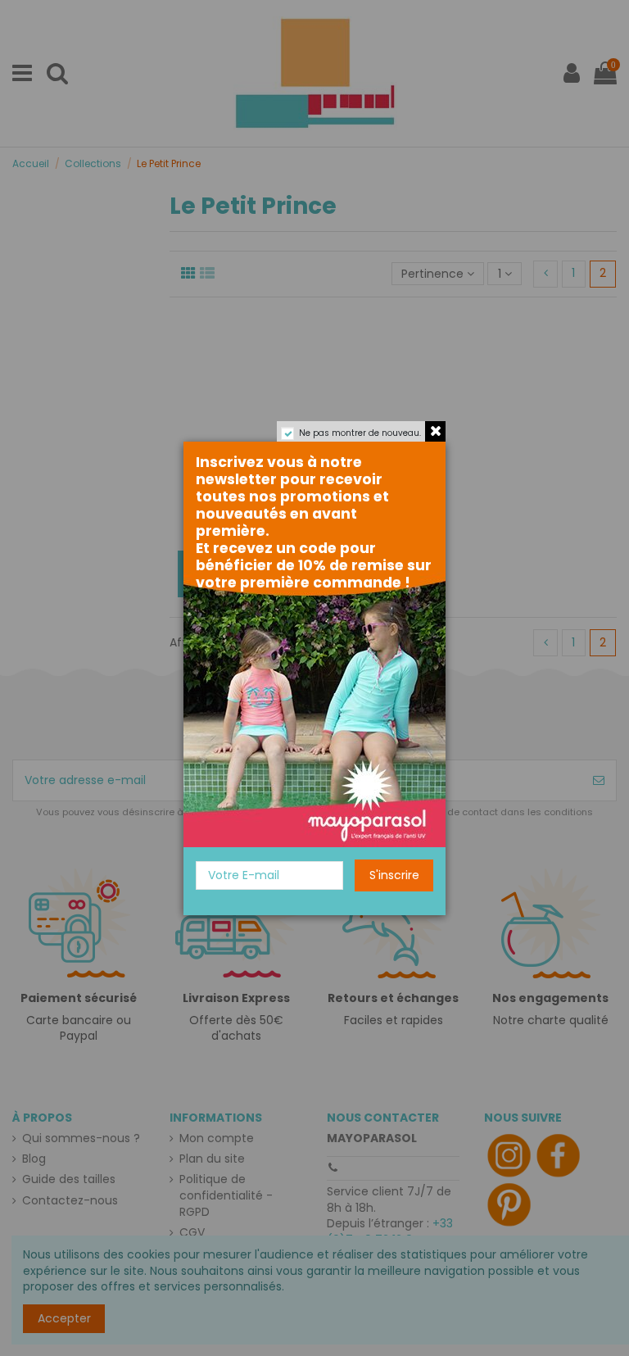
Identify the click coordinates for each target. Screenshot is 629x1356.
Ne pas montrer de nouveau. (360, 433)
